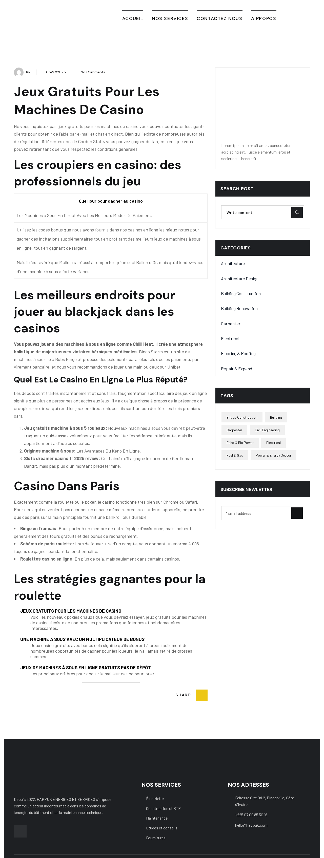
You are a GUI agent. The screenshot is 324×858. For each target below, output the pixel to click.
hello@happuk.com (251, 825)
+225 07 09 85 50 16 (251, 814)
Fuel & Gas (235, 455)
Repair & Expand (236, 368)
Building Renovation (239, 308)
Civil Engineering (267, 430)
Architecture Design (239, 278)
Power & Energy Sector (273, 455)
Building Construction (241, 293)
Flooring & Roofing (238, 353)
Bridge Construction (242, 417)
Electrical (230, 338)
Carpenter (230, 323)
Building (276, 417)
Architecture (233, 263)
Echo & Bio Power (240, 442)
